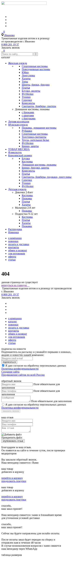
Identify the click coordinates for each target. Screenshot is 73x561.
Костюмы (27, 161)
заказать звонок (11, 411)
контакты (13, 247)
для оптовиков (16, 253)
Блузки (26, 158)
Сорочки (27, 100)
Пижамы (27, 198)
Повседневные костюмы (36, 69)
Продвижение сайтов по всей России (23, 374)
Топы (25, 81)
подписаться (9, 362)
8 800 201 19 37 (10, 44)
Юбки (25, 72)
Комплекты (28, 103)
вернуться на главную (15, 285)
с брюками (28, 112)
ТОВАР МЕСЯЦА (19, 149)
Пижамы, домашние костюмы (39, 127)
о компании (15, 238)
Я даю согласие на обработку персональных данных (35, 365)
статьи (12, 259)
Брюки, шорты (30, 146)
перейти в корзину (12, 478)
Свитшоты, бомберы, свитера (39, 106)
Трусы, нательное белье (35, 140)
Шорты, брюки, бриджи (36, 84)
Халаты (26, 78)
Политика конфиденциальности (20, 368)
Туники (26, 97)
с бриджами (28, 118)
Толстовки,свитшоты (34, 137)
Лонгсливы (28, 75)
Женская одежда (17, 63)
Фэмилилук (15, 152)
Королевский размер (20, 155)
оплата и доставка (18, 244)
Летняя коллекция (18, 121)
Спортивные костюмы (35, 66)
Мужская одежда (18, 124)
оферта (12, 256)
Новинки (13, 232)
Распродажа (15, 229)
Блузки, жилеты (31, 90)
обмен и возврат (17, 250)
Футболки (27, 93)
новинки (13, 241)
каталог (12, 321)
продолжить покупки (13, 481)
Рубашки (27, 130)
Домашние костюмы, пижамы (39, 164)
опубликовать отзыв (13, 441)
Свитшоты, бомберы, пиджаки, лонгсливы (46, 176)
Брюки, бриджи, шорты (35, 167)
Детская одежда (17, 189)
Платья (26, 87)
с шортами (28, 115)
